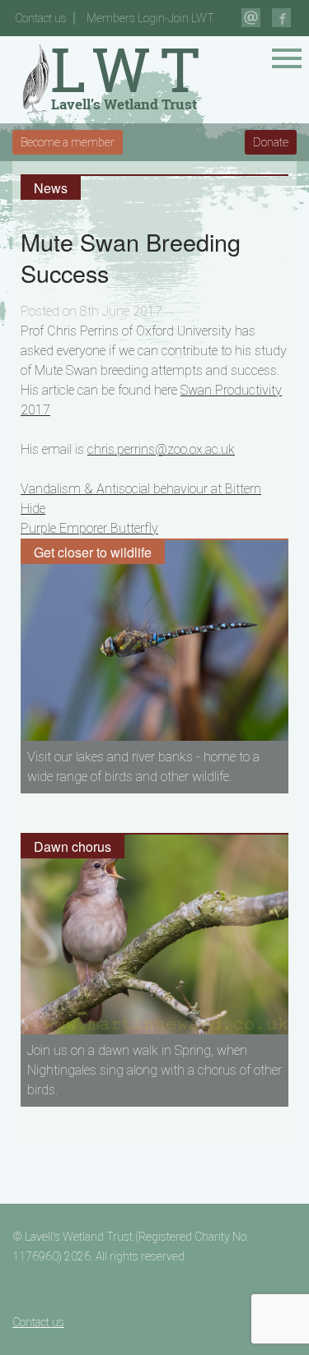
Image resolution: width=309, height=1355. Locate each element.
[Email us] (250, 17)
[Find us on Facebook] (281, 17)
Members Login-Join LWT (150, 18)
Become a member (68, 142)
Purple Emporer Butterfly (89, 528)
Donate (270, 142)
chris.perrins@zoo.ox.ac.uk (161, 449)
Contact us (41, 18)
